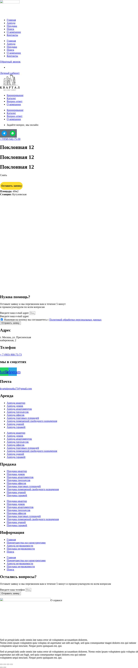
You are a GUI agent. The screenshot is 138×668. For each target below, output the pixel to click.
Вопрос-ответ (14, 101)
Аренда (11, 23)
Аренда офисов (15, 415)
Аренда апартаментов (19, 408)
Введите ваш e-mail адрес (15, 312)
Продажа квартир (17, 471)
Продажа (12, 26)
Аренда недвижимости (20, 545)
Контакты (12, 35)
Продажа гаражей (17, 495)
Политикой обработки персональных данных (75, 319)
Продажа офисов (16, 483)
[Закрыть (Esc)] (11, 664)
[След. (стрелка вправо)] (4, 667)
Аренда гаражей (16, 427)
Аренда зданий (15, 424)
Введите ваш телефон (13, 589)
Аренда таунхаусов (18, 412)
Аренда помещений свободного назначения (32, 421)
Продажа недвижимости (21, 548)
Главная (11, 19)
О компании (14, 32)
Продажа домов (16, 474)
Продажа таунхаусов (18, 480)
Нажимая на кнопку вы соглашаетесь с (52, 319)
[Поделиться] (8, 664)
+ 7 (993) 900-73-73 (11, 354)
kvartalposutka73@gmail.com (16, 388)
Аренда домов (15, 405)
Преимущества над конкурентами (26, 542)
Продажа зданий (16, 492)
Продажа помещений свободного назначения (33, 489)
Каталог (11, 98)
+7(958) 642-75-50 (10, 139)
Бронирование (15, 95)
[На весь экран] (4, 664)
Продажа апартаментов (20, 477)
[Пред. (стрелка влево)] (1, 667)
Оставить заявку (11, 185)
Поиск (10, 29)
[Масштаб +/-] (1, 664)
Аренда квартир (16, 402)
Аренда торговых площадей (23, 418)
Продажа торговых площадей (24, 486)
